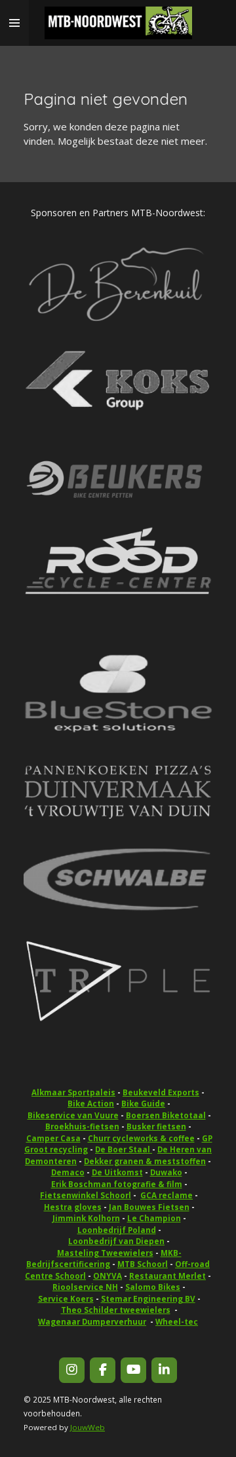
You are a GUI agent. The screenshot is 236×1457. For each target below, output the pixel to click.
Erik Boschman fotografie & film (116, 1184)
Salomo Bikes (152, 1287)
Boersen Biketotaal (166, 1115)
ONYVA (107, 1276)
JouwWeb (87, 1427)
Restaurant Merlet (167, 1276)
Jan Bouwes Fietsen (149, 1207)
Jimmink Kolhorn (86, 1218)
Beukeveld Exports (161, 1092)
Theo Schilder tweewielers (115, 1310)
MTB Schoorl (142, 1264)
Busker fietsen (156, 1126)
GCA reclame (166, 1195)
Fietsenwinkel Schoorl (85, 1195)
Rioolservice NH (85, 1287)
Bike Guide (143, 1103)
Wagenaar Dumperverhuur (92, 1322)
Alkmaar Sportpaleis (73, 1092)
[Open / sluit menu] (14, 23)
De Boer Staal (123, 1149)
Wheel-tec (176, 1322)
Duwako (166, 1172)
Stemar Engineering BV (148, 1299)
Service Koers (66, 1299)
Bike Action (91, 1103)
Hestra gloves (73, 1207)
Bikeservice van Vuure (73, 1115)
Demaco (68, 1172)
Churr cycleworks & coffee (141, 1138)
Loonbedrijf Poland (116, 1230)
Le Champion (154, 1218)
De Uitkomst (117, 1172)
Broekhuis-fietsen (82, 1126)
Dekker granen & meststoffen (145, 1161)
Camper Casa (53, 1138)
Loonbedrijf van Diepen (116, 1241)
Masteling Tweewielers (105, 1253)
